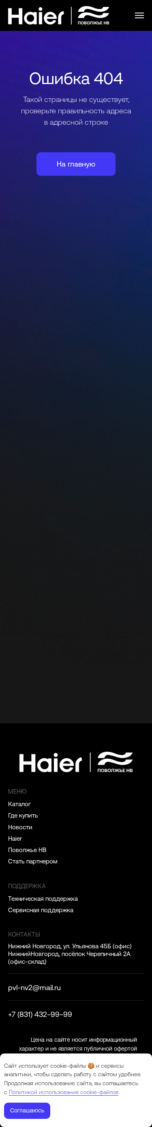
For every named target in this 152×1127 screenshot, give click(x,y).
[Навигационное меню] (139, 15)
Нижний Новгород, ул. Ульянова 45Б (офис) (70, 946)
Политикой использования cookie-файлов (63, 1092)
